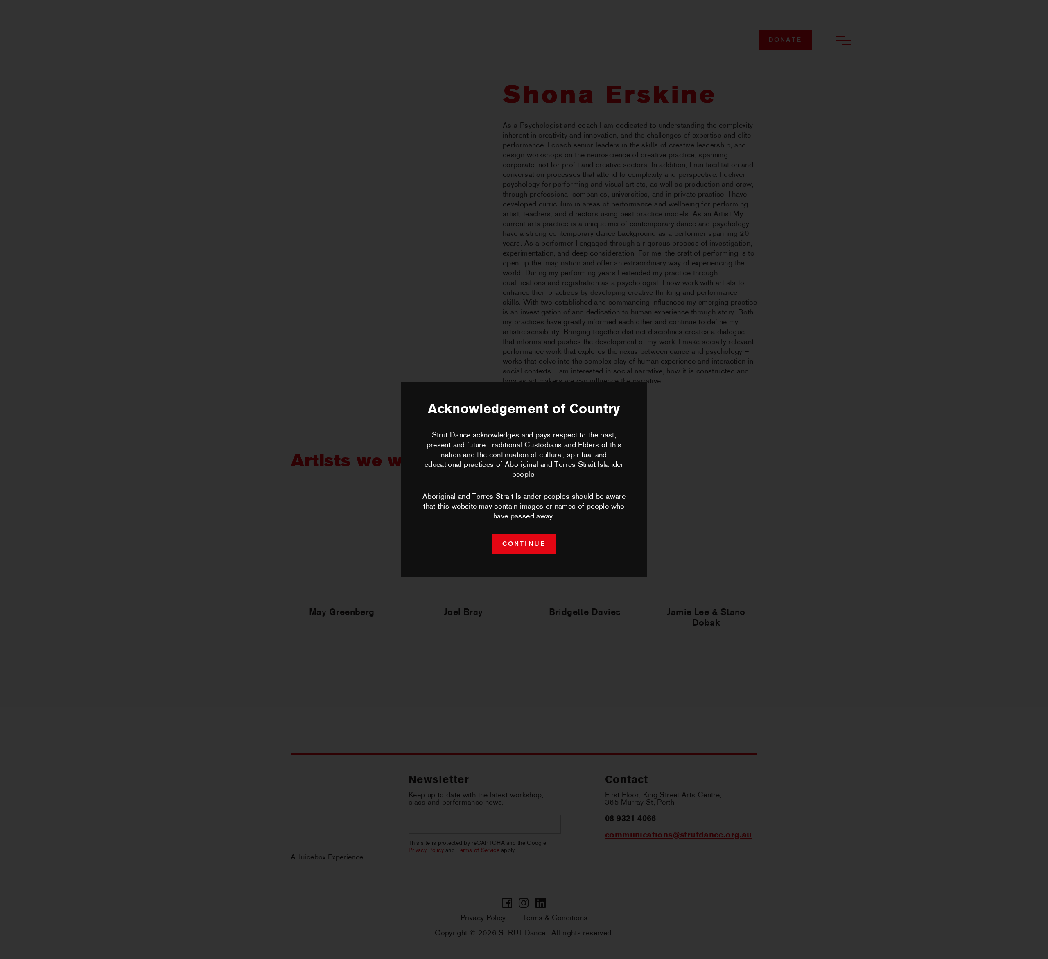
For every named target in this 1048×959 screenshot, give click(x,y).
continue (524, 544)
